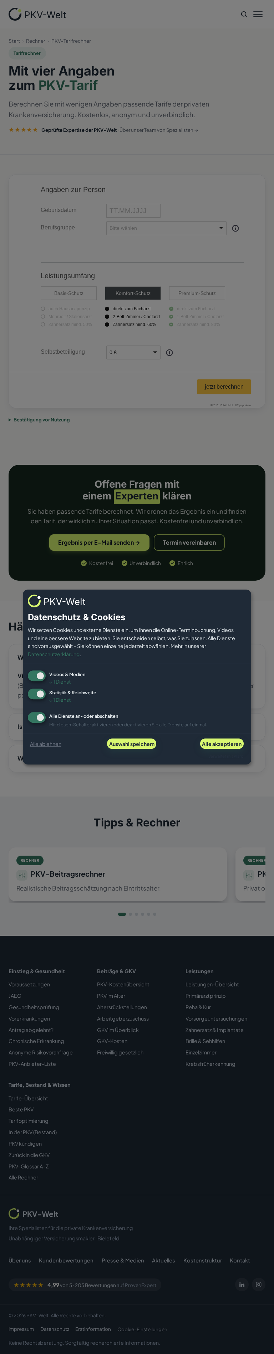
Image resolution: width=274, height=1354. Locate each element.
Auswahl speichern (131, 744)
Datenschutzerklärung (54, 654)
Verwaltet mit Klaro (225, 755)
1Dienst (60, 682)
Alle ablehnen (45, 744)
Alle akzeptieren (222, 744)
